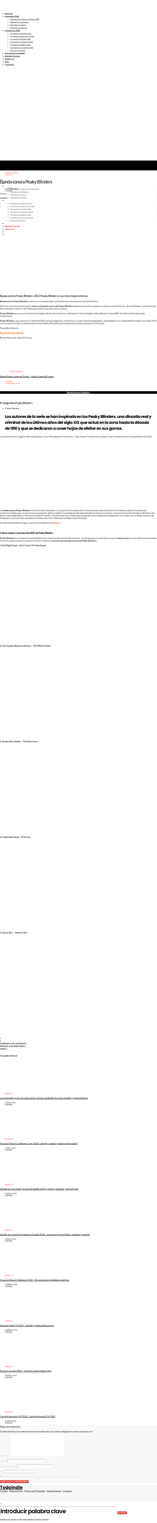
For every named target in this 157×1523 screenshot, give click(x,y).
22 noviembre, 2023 (12, 383)
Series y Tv (9, 59)
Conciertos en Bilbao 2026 (20, 45)
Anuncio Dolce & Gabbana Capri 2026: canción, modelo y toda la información (39, 1143)
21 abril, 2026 (10, 1148)
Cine (7, 62)
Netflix (57, 523)
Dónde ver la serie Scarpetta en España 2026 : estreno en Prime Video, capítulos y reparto (45, 1234)
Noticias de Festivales (15, 53)
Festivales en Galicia (18, 25)
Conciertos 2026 (12, 30)
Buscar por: (4, 1505)
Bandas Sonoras (12, 56)
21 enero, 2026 (10, 1421)
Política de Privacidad (34, 1491)
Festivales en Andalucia (19, 22)
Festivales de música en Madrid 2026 (24, 19)
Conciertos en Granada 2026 (21, 48)
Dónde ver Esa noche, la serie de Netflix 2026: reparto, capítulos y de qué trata (39, 1188)
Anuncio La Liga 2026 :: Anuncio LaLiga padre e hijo (26, 1370)
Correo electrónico (8, 1467)
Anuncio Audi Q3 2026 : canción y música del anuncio (27, 1325)
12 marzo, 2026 (11, 1193)
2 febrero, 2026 (11, 1330)
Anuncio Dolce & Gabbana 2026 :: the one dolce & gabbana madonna (34, 1279)
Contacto (9, 64)
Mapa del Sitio (16, 1491)
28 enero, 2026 (11, 1375)
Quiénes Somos (53, 1491)
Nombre (3, 1461)
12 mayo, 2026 (10, 1102)
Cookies (4, 1491)
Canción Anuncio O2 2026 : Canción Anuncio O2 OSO (27, 1416)
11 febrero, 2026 (11, 1284)
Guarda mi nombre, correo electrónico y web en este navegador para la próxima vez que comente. (42, 1477)
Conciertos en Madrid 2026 (20, 33)
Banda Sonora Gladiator (78, 392)
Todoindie (8, 190)
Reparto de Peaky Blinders (12, 333)
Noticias (9, 13)
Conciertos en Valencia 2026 (21, 42)
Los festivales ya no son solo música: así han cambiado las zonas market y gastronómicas (44, 1097)
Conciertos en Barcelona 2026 (22, 36)
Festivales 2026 (12, 16)
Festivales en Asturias (18, 28)
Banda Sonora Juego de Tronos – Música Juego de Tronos (27, 376)
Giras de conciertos (18, 50)
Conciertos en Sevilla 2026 (20, 39)
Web (1, 1472)
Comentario (5, 1456)
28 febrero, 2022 (11, 188)
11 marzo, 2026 (10, 1239)
